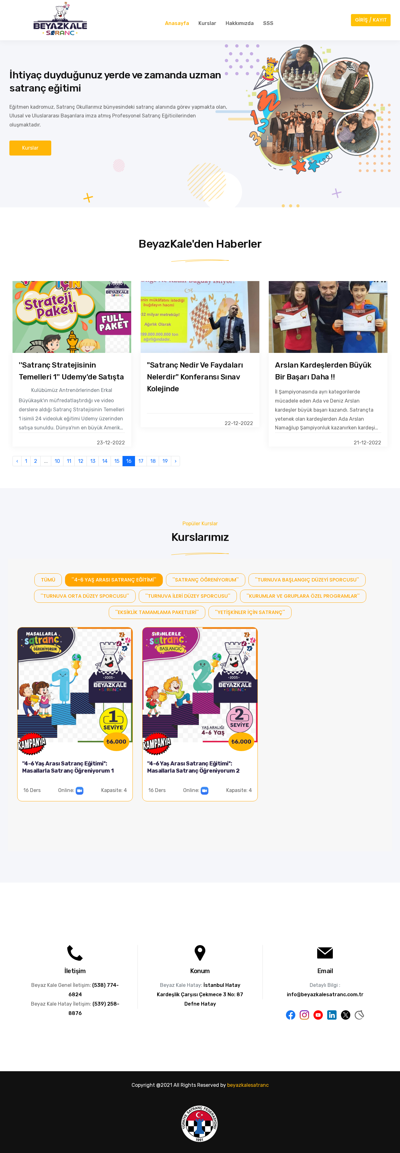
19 (165, 461)
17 (140, 461)
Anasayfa (177, 23)
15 (116, 461)
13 (92, 461)
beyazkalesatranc (248, 1085)
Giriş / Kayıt (371, 19)
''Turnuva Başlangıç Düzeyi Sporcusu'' (307, 579)
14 (105, 461)
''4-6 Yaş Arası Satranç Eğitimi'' (114, 579)
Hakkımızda (240, 23)
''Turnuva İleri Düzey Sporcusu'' (187, 596)
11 (69, 461)
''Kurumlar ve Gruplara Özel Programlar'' (303, 596)
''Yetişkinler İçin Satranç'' (250, 612)
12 (80, 461)
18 (153, 461)
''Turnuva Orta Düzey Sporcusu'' (85, 596)
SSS (268, 23)
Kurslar (207, 23)
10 (57, 461)
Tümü (48, 579)
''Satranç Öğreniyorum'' (205, 579)
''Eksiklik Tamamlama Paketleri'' (157, 612)
